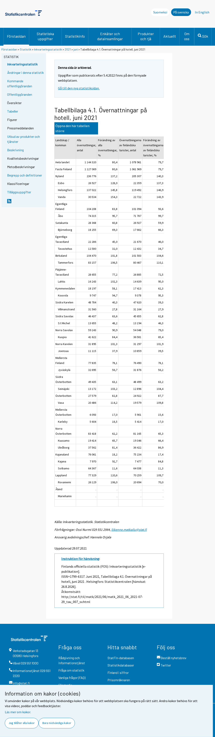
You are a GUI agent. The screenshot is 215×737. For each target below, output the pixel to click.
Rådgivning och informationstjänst (71, 660)
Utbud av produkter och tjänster (23, 138)
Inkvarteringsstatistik (48, 49)
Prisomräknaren (119, 680)
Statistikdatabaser (121, 665)
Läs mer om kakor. (18, 712)
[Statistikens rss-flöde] (25, 203)
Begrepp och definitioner (24, 175)
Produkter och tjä (146, 36)
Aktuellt (169, 36)
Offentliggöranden (19, 94)
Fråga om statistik (71, 670)
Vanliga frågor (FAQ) (71, 678)
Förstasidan (16, 36)
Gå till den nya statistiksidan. (79, 88)
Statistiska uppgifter (45, 36)
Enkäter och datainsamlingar (110, 36)
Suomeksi (160, 12)
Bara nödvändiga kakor (56, 723)
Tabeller (12, 111)
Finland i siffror (118, 673)
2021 (68, 49)
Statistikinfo (75, 36)
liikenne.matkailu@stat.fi (129, 529)
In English (202, 12)
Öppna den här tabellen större (72, 128)
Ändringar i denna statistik (25, 72)
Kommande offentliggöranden (19, 83)
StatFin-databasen (121, 658)
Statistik (25, 49)
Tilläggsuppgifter (19, 192)
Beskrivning (15, 150)
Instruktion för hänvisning (80, 558)
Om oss (186, 36)
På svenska (181, 12)
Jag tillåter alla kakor (22, 723)
